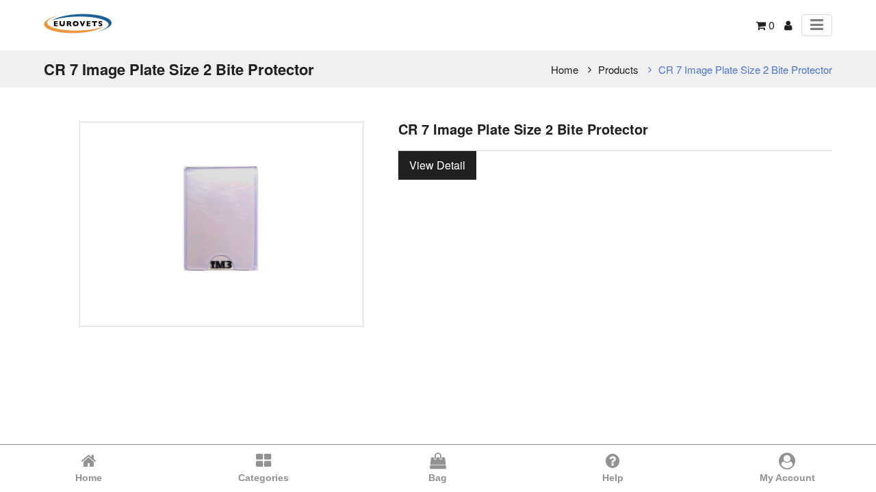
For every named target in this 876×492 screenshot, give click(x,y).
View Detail (437, 165)
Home (564, 69)
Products (618, 69)
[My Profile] (788, 25)
